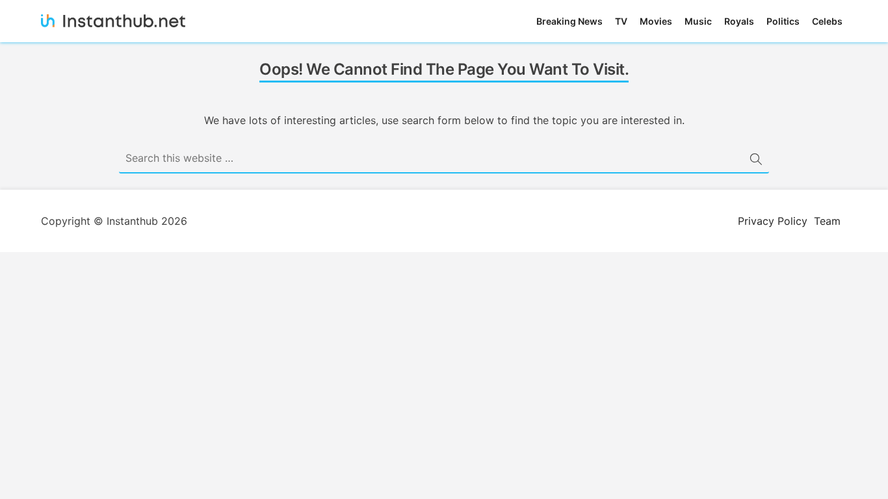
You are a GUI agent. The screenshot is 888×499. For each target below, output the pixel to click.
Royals (739, 21)
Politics (783, 21)
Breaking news (569, 21)
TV (621, 21)
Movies (656, 21)
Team (827, 220)
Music (698, 21)
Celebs (827, 21)
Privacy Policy (772, 220)
